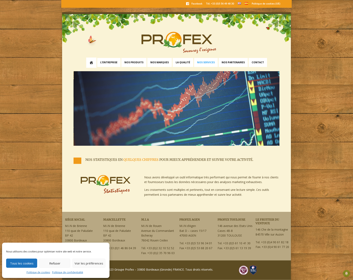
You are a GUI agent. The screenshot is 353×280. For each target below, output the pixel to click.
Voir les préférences (89, 263)
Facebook (196, 3)
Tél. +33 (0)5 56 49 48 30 (220, 3)
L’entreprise (108, 62)
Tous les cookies (22, 263)
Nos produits (133, 62)
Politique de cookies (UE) (266, 3)
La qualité (183, 62)
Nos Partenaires (233, 62)
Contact (258, 62)
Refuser (54, 263)
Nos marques (159, 62)
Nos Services (206, 62)
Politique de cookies (38, 272)
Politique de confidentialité (67, 272)
